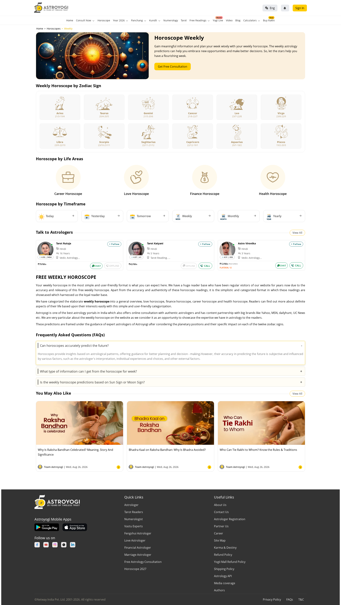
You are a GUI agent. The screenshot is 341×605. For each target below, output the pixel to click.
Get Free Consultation (172, 66)
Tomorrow (144, 216)
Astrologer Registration (229, 519)
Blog (237, 20)
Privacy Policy (272, 599)
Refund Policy (223, 555)
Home (69, 20)
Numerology (170, 20)
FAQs (289, 599)
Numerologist (133, 519)
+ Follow (114, 244)
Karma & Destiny (225, 548)
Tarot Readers (133, 512)
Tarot (184, 20)
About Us (220, 505)
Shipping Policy (224, 569)
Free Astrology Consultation (143, 562)
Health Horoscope (273, 194)
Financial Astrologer (137, 548)
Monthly (233, 216)
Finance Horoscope (204, 194)
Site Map (220, 540)
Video (229, 20)
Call (207, 265)
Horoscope (104, 20)
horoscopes (54, 28)
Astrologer (131, 505)
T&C (301, 599)
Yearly (277, 216)
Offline (114, 265)
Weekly (187, 216)
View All (297, 232)
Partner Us (221, 526)
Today (50, 216)
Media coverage (224, 583)
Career (218, 533)
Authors (219, 590)
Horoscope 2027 (135, 569)
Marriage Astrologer (137, 555)
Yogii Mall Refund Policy (229, 562)
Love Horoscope (136, 194)
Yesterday (98, 216)
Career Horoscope (68, 194)
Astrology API (223, 576)
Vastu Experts (133, 526)
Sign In (299, 8)
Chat (98, 265)
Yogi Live (218, 20)
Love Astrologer (134, 540)
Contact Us (221, 512)
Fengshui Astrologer (137, 533)
